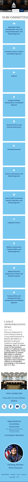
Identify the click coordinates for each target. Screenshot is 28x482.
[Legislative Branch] (14, 219)
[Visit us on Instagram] (10, 10)
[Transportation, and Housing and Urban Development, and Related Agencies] (14, 292)
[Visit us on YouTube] (9, 10)
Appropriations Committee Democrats (14, 424)
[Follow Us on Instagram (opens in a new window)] (24, 409)
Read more (13, 370)
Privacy (18, 474)
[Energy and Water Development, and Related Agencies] (14, 97)
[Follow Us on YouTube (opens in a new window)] (17, 409)
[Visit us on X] (7, 10)
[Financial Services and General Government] (14, 121)
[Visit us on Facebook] (8, 10)
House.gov (24, 474)
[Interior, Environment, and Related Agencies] (14, 170)
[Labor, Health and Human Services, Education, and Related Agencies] (14, 194)
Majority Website (5, 474)
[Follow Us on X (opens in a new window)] (4, 409)
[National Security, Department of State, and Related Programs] (14, 268)
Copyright (13, 474)
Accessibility (12, 477)
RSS (18, 477)
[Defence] (14, 72)
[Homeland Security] (14, 146)
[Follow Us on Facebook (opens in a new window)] (10, 409)
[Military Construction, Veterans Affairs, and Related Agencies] (14, 243)
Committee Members (14, 435)
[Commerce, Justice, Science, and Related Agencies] (14, 48)
